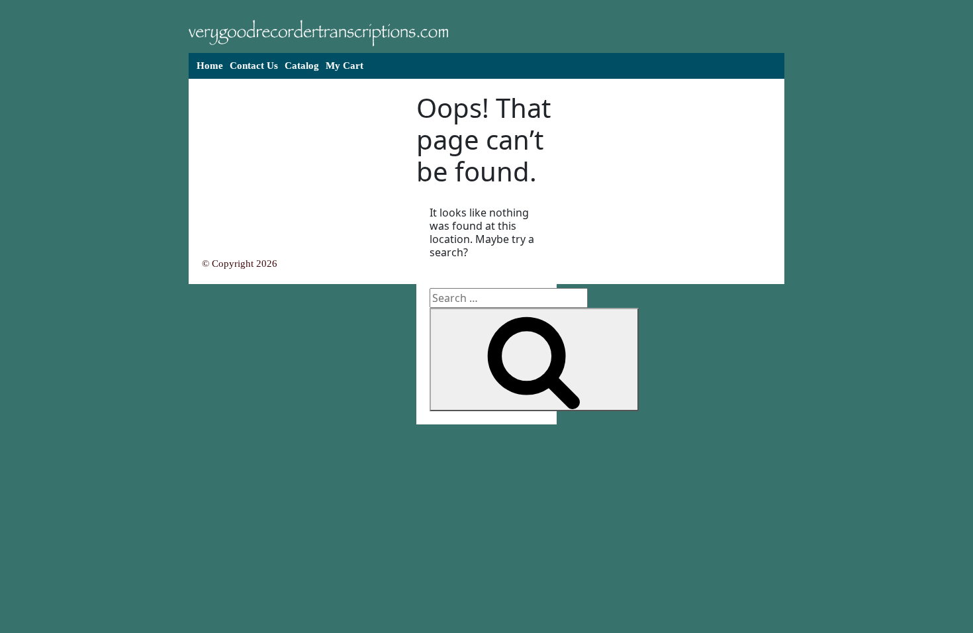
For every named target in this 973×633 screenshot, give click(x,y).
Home (210, 65)
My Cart (344, 65)
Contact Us (254, 65)
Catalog (302, 65)
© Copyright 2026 (239, 263)
